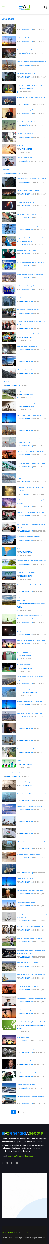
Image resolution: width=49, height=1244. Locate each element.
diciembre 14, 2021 (39, 591)
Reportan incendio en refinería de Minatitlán (27, 49)
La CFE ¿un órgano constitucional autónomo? (26, 572)
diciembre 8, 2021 (39, 906)
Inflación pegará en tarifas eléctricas (25, 878)
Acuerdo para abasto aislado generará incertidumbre (28, 536)
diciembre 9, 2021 (39, 848)
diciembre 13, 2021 (39, 705)
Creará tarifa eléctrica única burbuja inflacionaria (27, 286)
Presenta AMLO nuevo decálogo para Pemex (26, 250)
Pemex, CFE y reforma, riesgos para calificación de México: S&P (31, 974)
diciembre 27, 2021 (39, 137)
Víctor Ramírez (26, 149)
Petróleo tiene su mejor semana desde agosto (27, 818)
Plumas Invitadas (26, 552)
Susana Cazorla (26, 656)
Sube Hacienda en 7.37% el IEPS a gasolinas (26, 214)
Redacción (24, 53)
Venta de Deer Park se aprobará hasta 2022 (26, 427)
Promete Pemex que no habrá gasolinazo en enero (28, 110)
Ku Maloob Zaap (11, 173)
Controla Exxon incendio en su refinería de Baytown (28, 190)
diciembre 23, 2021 (39, 182)
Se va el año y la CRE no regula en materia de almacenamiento (30, 262)
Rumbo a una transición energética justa (25, 782)
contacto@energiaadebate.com (21, 1156)
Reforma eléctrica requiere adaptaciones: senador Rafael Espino (31, 890)
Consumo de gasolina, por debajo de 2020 (26, 133)
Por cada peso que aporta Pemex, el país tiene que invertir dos (31, 830)
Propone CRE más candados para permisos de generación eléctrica (31, 226)
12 (29, 1112)
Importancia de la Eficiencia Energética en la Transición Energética (31, 1022)
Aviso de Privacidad (10, 1232)
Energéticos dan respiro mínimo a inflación (26, 202)
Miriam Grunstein (26, 394)
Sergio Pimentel (26, 576)
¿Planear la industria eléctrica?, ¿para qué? (11, 772)
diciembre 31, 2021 (39, 29)
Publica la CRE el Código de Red (24, 38)
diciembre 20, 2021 (39, 350)
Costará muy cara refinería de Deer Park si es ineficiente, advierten (32, 274)
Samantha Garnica (27, 406)
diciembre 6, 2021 (39, 1052)
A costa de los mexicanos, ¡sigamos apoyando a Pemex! (29, 689)
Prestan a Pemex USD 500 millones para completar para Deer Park (31, 178)
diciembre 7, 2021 (39, 957)
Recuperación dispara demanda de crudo (26, 737)
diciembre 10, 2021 (39, 800)
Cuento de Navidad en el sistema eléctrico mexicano (28, 334)
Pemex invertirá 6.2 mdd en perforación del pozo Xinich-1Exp (30, 640)
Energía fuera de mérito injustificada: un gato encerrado (29, 85)
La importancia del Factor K (23, 1037)
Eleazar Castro (26, 337)
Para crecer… (20, 760)
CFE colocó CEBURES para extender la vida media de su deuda (31, 463)
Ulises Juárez (25, 29)
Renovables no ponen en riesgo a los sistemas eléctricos (29, 806)
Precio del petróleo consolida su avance (26, 902)
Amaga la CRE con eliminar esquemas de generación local (29, 701)
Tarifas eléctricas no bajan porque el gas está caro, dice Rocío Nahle (31, 1049)
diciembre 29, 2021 (37, 53)
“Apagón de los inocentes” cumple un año (26, 121)
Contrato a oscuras (6, 169)
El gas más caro (20, 548)
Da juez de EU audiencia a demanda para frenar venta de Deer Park (31, 61)
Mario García (25, 65)
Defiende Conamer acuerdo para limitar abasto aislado (28, 415)
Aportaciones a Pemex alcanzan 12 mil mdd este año (28, 1072)
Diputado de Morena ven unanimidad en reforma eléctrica (29, 713)
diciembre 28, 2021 (39, 104)
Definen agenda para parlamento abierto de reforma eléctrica (30, 512)
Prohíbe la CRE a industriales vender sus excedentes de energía (31, 26)
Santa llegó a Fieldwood (7, 381)
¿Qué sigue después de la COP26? (24, 664)
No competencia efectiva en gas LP (24, 652)
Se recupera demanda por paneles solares (26, 748)
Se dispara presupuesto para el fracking (26, 73)
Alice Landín (24, 785)
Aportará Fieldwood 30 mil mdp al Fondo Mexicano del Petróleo (31, 1010)
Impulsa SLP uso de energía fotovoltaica (25, 1084)
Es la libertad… (20, 145)
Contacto (25, 1232)
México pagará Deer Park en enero (24, 157)
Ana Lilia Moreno (26, 89)
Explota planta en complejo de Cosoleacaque (27, 346)
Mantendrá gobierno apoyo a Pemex (25, 725)
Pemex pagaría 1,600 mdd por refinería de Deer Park (28, 962)
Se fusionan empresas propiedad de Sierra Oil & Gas (28, 854)
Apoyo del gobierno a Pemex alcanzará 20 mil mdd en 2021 (30, 926)
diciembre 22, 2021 (39, 229)
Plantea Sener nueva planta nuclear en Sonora (26, 1061)
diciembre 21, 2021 (39, 301)
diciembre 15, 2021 (39, 507)
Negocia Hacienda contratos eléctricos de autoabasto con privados (31, 998)
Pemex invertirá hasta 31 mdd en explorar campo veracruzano (30, 451)
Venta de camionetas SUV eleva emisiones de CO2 (28, 309)
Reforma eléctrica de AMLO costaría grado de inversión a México (31, 358)
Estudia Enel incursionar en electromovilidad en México (29, 938)
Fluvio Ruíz (24, 1041)
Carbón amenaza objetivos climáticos (25, 370)
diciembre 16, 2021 (39, 430)
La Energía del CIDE (21, 391)
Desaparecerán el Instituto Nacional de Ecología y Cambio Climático (31, 560)
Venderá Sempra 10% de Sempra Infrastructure (27, 298)
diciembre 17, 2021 (39, 419)
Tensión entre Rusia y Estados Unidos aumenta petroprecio (30, 986)
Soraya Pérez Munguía (28, 692)
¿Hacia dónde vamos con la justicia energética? (27, 403)
